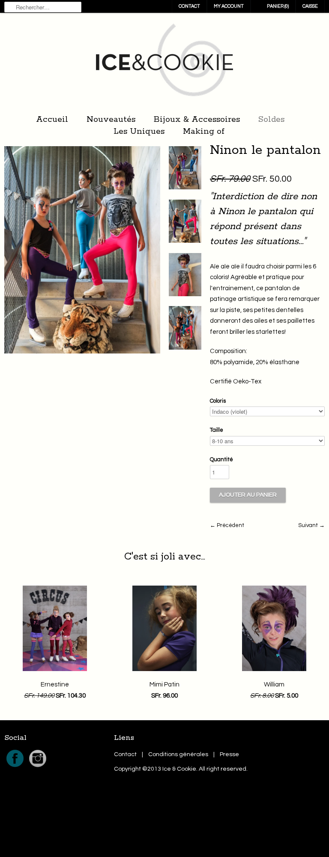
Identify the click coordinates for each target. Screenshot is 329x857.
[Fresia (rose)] (185, 276)
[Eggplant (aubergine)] (185, 169)
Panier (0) (278, 6)
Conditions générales (178, 754)
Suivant (308, 525)
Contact (189, 6)
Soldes (271, 119)
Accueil (52, 119)
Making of (203, 131)
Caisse (310, 6)
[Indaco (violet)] (185, 223)
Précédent (230, 525)
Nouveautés (111, 119)
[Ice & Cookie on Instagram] (37, 767)
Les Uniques (139, 131)
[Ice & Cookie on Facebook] (15, 767)
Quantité (221, 459)
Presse (229, 754)
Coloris (218, 401)
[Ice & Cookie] (164, 62)
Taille (216, 430)
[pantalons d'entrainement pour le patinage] (185, 329)
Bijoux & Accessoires (197, 119)
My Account (229, 6)
